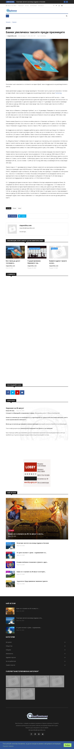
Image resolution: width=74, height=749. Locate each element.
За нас (27, 5)
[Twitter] (56, 5)
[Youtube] (59, 5)
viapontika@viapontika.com (27, 228)
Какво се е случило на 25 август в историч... (31, 571)
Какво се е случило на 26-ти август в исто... (26, 534)
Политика (11, 248)
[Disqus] (37, 300)
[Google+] (38, 734)
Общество (54, 248)
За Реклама (33, 5)
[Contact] (62, 5)
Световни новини (35, 248)
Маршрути (8, 581)
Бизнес (14, 22)
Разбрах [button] (67, 745)
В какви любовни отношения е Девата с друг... (32, 562)
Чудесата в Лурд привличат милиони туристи (32, 581)
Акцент (7, 571)
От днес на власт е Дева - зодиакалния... (28, 627)
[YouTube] (42, 734)
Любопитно (9, 552)
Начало (8, 22)
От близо (11, 530)
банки (14, 208)
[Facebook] (53, 5)
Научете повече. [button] (8, 746)
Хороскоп (21, 5)
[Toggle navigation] (7, 16)
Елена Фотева (10, 410)
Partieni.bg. (58, 93)
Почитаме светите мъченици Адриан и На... (29, 618)
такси (19, 208)
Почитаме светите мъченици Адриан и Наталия (30, 2)
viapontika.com (12, 36)
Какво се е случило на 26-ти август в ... (27, 608)
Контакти (41, 5)
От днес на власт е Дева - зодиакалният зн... (32, 552)
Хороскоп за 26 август (15, 408)
